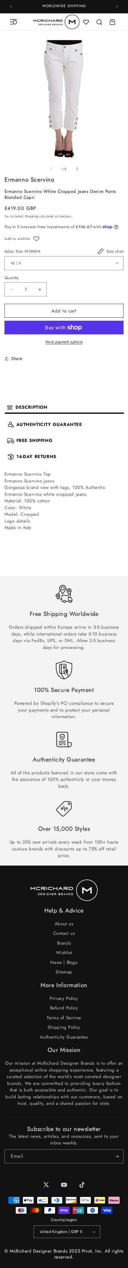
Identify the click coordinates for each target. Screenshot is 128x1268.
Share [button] (16, 358)
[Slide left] (50, 168)
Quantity (11, 278)
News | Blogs (63, 962)
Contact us (64, 933)
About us (64, 924)
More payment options (64, 341)
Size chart (115, 251)
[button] (13, 22)
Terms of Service (64, 1017)
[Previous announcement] (11, 6)
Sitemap (64, 972)
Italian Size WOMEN (22, 251)
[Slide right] (77, 168)
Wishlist (64, 952)
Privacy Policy (64, 998)
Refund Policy (64, 1008)
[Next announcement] (117, 6)
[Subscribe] (116, 1156)
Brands (64, 943)
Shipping (31, 216)
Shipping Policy (64, 1027)
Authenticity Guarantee (64, 1037)
